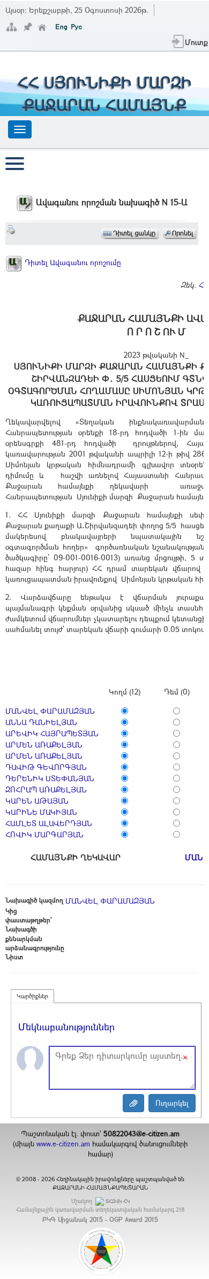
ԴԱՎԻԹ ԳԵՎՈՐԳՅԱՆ (46, 767)
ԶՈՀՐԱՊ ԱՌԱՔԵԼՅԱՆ (46, 789)
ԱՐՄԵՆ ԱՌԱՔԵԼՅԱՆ (44, 744)
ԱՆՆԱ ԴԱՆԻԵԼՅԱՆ (41, 722)
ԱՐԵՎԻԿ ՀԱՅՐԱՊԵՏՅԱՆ (52, 733)
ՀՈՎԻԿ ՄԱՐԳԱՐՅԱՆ (44, 834)
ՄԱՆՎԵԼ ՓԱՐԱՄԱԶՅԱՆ (50, 711)
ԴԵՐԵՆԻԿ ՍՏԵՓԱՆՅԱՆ (49, 778)
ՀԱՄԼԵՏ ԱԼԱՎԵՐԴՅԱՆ (48, 823)
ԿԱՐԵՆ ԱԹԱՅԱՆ (37, 801)
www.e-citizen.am (63, 1144)
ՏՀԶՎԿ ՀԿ (118, 1201)
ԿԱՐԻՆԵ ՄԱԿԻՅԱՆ (41, 812)
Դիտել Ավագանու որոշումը (72, 262)
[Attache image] (133, 1103)
